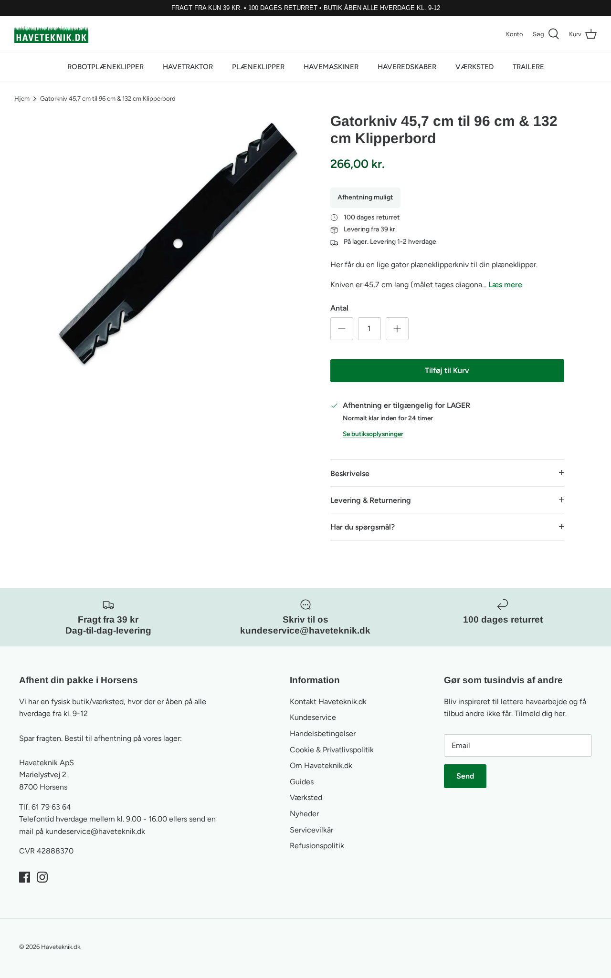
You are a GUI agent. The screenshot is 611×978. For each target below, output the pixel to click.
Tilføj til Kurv (447, 370)
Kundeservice (313, 717)
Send (465, 775)
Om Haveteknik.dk (321, 765)
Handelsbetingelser (323, 733)
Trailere (528, 66)
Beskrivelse (349, 473)
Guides (302, 781)
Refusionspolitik (317, 845)
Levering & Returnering (370, 500)
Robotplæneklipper (105, 66)
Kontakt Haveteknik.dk (328, 701)
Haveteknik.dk (60, 946)
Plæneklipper (258, 66)
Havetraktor (188, 66)
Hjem (22, 98)
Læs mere (505, 284)
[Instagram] (42, 877)
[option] (178, 244)
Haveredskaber (407, 66)
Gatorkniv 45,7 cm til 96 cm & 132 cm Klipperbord (108, 98)
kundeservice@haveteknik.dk (95, 831)
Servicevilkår (311, 829)
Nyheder (304, 813)
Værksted (474, 66)
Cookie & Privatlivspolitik (332, 749)
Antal (339, 307)
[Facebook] (24, 877)
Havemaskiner (331, 66)
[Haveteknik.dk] (51, 34)
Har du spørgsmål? (362, 526)
